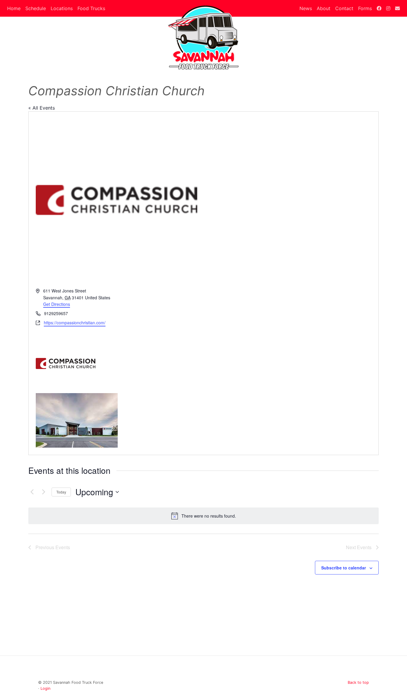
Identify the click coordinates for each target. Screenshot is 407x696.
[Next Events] (43, 492)
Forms (365, 8)
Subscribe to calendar (343, 568)
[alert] (203, 515)
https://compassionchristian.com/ (74, 323)
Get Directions (56, 304)
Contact (344, 8)
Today (61, 491)
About (323, 8)
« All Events (41, 108)
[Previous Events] (31, 492)
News (305, 8)
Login (45, 688)
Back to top (358, 682)
